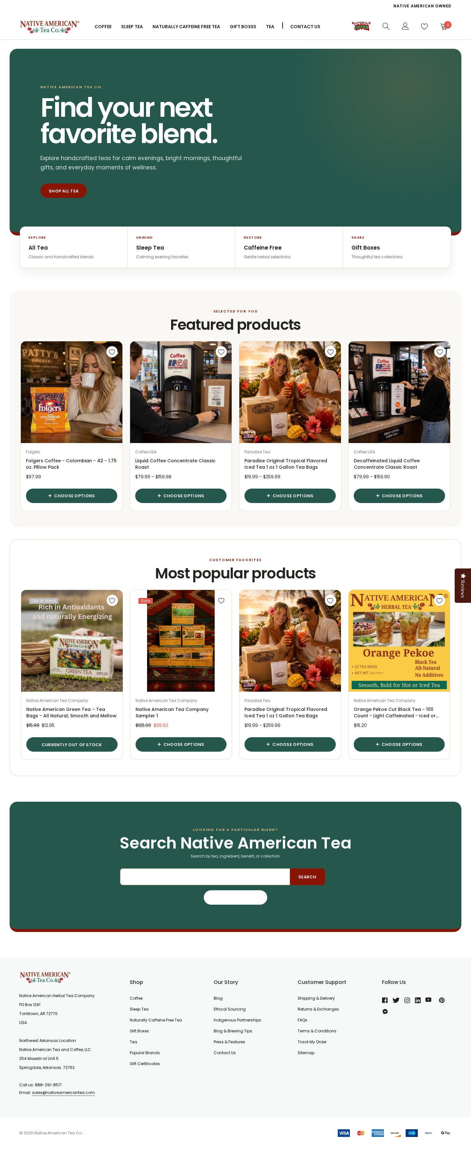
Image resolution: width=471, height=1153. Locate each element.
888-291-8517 (48, 1085)
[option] (323, 6)
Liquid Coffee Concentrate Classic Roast (175, 463)
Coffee (103, 26)
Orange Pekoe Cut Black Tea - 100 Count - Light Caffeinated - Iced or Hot (395, 712)
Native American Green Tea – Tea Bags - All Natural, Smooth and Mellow (71, 712)
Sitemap (306, 1052)
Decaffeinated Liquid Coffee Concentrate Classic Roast (387, 463)
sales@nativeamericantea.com (63, 1092)
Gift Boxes (139, 1031)
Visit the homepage (235, 898)
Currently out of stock (72, 745)
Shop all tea (63, 191)
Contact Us (305, 26)
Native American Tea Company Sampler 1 (172, 712)
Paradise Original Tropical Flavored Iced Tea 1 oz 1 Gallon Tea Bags (285, 463)
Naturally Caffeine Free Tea (156, 1020)
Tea (270, 26)
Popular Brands (145, 1052)
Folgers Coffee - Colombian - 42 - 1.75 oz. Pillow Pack (71, 463)
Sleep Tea (139, 1009)
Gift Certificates (145, 1063)
